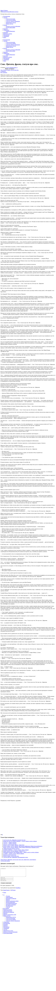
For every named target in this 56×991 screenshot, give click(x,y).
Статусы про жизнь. (5, 860)
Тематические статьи (8, 930)
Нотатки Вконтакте (10, 902)
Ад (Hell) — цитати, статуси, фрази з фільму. (13, 853)
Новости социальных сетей (9, 914)
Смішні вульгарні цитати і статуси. (11, 848)
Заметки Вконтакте (10, 31)
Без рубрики (6, 908)
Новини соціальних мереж (12, 901)
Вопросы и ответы (7, 33)
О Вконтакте (6, 30)
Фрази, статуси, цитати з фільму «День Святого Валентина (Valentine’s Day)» (21, 847)
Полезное (5, 924)
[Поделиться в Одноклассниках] (11, 822)
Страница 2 (3, 71)
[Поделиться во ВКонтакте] (31, 812)
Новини (8, 899)
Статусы (5, 17)
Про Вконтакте (9, 906)
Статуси (8, 67)
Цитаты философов (10, 27)
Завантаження (9, 897)
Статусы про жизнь (10, 18)
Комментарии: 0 (13, 67)
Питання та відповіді (11, 904)
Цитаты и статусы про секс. (9, 854)
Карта (4, 37)
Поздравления (6, 16)
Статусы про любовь (11, 20)
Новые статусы (9, 23)
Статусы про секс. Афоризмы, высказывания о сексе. (15, 857)
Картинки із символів (11, 898)
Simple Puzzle (6, 890)
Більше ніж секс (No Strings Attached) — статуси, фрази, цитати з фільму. (20, 841)
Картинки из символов (8, 912)
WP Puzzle (13, 890)
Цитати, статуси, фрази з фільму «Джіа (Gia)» (13, 844)
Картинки (5, 32)
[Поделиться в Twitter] (11, 833)
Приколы (5, 28)
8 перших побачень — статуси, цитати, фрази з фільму (16, 849)
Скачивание (6, 36)
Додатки (8, 896)
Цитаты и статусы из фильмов (13, 26)
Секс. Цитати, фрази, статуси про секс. (10, 70)
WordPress (18, 887)
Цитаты (5, 25)
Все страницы (4, 72)
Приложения (6, 35)
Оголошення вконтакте (11, 903)
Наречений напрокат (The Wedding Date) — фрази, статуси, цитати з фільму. (21, 852)
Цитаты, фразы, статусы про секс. (11, 856)
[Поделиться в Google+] (31, 822)
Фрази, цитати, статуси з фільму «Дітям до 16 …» (14, 851)
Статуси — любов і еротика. (10, 842)
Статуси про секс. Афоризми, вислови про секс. (14, 840)
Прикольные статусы (11, 22)
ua (3, 894)
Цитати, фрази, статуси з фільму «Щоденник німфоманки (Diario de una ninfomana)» (22, 846)
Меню (2, 10)
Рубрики (6, 10)
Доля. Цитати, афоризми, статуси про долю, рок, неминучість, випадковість (18, 859)
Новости (5, 913)
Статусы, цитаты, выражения (13, 21)
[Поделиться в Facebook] (11, 812)
